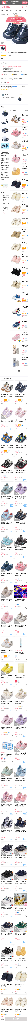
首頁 (7, 10)
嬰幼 (11, 10)
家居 (25, 10)
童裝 (16, 10)
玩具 (20, 10)
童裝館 (3, 14)
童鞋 (8, 14)
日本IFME (4, 52)
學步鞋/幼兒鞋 (14, 14)
